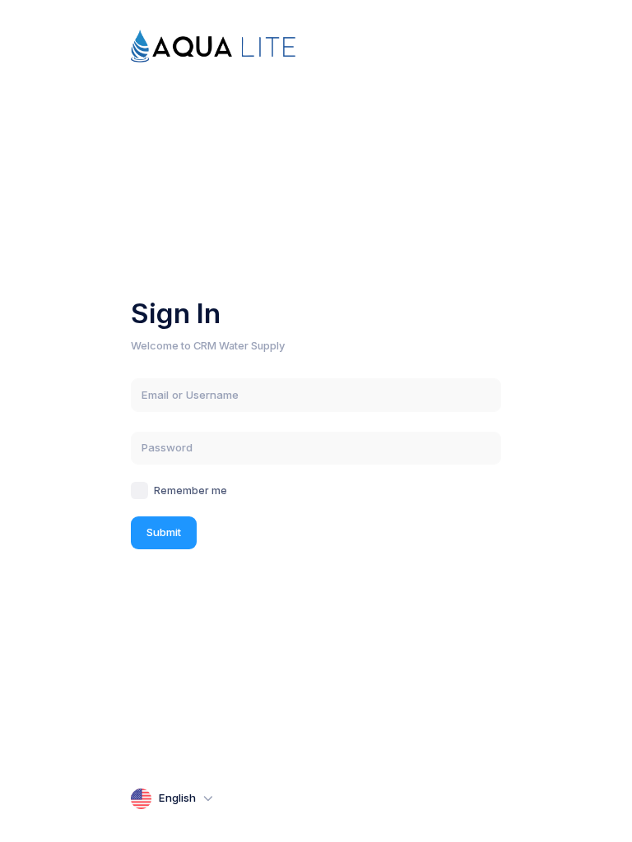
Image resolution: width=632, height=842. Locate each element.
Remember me (190, 490)
